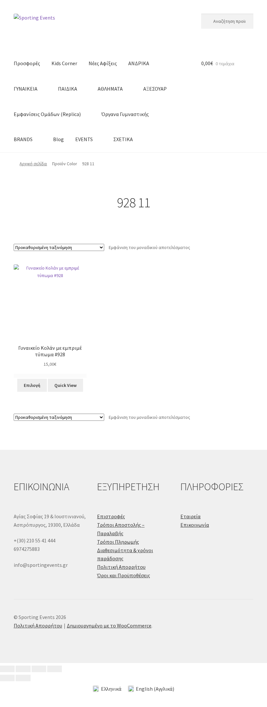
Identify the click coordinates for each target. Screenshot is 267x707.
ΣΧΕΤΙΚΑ (123, 139)
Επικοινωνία (194, 525)
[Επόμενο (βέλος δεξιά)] (23, 678)
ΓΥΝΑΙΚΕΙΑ (25, 88)
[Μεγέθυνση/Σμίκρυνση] (7, 669)
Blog (58, 139)
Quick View (65, 385)
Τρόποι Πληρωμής (118, 541)
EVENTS (84, 139)
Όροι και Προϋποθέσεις (123, 575)
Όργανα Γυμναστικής (125, 114)
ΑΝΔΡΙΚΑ (138, 63)
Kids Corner (64, 63)
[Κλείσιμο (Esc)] (54, 669)
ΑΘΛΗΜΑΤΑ (110, 88)
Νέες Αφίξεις (103, 63)
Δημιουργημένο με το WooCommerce (109, 625)
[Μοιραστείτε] (39, 669)
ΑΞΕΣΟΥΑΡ (155, 88)
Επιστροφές (111, 516)
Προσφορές (27, 63)
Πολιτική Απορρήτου (121, 567)
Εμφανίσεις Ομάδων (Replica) (47, 114)
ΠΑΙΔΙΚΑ (67, 88)
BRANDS (23, 139)
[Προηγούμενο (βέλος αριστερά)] (7, 678)
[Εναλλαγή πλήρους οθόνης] (23, 669)
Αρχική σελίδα (33, 164)
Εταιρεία (190, 516)
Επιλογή (32, 385)
